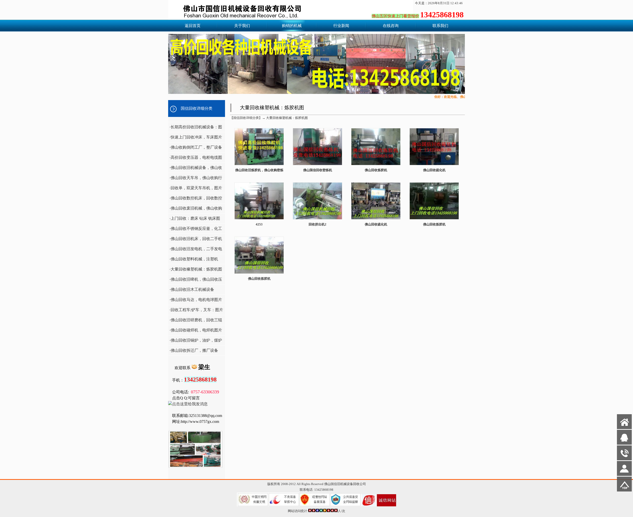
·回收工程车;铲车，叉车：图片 (196, 310)
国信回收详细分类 (196, 108)
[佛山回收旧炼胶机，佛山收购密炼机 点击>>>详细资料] (259, 164)
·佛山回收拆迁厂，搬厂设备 (193, 350)
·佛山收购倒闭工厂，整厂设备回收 (195, 148)
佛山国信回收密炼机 (317, 170)
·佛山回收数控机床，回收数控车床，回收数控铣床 (195, 199)
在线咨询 (391, 26)
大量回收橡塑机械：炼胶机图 (287, 118)
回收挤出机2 (317, 224)
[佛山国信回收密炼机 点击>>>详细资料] (317, 164)
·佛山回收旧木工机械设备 (191, 289)
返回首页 (193, 26)
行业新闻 (341, 26)
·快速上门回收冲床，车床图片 (195, 137)
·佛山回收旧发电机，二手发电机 (195, 250)
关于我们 (242, 26)
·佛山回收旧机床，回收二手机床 (195, 240)
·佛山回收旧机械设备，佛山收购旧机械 (195, 169)
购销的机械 (292, 26)
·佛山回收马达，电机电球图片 (195, 300)
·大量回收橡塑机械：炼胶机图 (195, 269)
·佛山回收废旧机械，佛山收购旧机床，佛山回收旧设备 (195, 209)
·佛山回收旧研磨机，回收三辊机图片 (195, 321)
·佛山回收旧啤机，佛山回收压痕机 (195, 280)
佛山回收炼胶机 (376, 170)
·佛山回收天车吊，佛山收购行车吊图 (195, 179)
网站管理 (8, 512)
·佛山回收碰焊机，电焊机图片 (195, 330)
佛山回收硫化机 (434, 170)
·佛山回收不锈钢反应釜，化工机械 (195, 230)
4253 (259, 224)
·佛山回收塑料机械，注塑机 (193, 259)
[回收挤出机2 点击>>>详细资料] (317, 219)
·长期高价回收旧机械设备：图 (195, 127)
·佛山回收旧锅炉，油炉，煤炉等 (195, 341)
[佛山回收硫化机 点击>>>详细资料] (434, 164)
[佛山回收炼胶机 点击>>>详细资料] (375, 164)
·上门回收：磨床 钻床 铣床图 (194, 218)
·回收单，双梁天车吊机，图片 (195, 188)
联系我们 (440, 26)
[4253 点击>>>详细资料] (259, 219)
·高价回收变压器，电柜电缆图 (195, 157)
